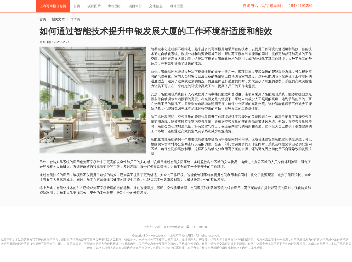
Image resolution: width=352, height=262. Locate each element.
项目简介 (135, 6)
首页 (77, 6)
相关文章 (58, 19)
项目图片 (94, 6)
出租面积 (114, 6)
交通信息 (156, 6)
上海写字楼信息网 (53, 6)
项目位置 (176, 6)
